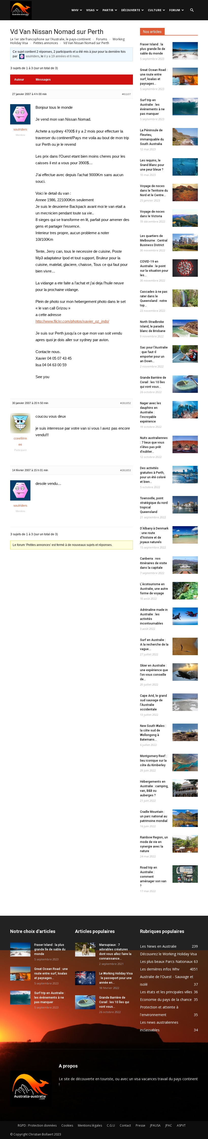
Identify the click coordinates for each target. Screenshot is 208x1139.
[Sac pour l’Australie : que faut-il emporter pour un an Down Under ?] (185, 354)
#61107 (126, 94)
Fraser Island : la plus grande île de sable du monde (152, 49)
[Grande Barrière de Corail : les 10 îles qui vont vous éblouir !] (185, 384)
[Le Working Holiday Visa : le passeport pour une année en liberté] (85, 978)
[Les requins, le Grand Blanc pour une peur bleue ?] (185, 167)
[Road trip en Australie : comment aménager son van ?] (185, 874)
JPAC (168, 1125)
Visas (90, 10)
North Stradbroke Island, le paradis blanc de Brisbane (152, 326)
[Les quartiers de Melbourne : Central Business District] (185, 242)
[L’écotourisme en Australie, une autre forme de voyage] (185, 590)
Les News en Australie (158, 946)
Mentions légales (90, 1125)
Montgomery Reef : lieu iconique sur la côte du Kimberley (153, 760)
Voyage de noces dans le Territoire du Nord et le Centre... (154, 190)
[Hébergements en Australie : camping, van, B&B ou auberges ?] (185, 788)
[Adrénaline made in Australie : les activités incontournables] (185, 616)
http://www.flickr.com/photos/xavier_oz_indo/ (72, 321)
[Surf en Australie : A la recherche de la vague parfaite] (185, 646)
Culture (154, 10)
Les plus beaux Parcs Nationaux (166, 961)
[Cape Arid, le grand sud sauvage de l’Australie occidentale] (185, 702)
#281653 (125, 470)
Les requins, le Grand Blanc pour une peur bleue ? (152, 165)
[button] (192, 10)
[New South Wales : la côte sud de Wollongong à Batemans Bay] (185, 732)
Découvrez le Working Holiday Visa (168, 953)
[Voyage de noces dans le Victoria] (185, 218)
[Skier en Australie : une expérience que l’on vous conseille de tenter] (185, 672)
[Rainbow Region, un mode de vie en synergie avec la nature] (185, 844)
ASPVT (181, 1125)
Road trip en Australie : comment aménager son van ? (153, 877)
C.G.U (111, 1125)
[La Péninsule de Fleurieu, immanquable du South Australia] (185, 136)
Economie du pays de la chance (166, 999)
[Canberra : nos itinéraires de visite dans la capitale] (185, 565)
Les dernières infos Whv (159, 969)
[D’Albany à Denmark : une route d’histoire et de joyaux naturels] (185, 535)
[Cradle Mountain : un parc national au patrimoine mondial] (185, 818)
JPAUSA (155, 1125)
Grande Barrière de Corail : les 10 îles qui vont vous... (153, 382)
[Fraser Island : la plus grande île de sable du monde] (185, 51)
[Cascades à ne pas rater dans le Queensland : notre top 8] (185, 298)
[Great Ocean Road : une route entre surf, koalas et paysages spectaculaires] (185, 76)
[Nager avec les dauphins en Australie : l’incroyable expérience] (185, 409)
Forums (101, 39)
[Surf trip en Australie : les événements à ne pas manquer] (185, 106)
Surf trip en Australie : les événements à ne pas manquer (49, 997)
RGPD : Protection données (37, 1125)
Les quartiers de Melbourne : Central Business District (153, 240)
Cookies (67, 1125)
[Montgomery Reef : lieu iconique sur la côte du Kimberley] (185, 762)
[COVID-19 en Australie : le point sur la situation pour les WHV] (185, 268)
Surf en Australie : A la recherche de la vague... (154, 644)
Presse (140, 1125)
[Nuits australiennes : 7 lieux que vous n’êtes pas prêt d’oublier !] (185, 444)
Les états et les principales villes (166, 991)
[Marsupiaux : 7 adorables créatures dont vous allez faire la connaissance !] (85, 950)
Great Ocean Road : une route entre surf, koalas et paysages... (51, 973)
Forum (174, 10)
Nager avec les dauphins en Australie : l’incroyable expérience (150, 412)
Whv (75, 10)
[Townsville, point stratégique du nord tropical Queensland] (185, 504)
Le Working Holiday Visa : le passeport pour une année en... (116, 978)
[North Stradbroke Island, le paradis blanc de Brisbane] (185, 328)
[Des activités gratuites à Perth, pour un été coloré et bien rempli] (185, 474)
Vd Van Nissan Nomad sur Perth (56, 31)
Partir (107, 10)
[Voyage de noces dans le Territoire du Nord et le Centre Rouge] (185, 192)
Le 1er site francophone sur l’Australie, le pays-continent (50, 39)
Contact (125, 1125)
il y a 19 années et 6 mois (61, 56)
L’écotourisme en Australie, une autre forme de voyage (154, 588)
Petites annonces (45, 43)
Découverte (130, 10)
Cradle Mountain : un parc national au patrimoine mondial (153, 816)
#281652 (125, 403)
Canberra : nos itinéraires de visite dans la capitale (153, 563)
